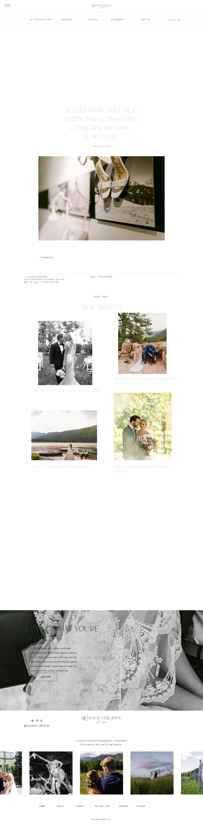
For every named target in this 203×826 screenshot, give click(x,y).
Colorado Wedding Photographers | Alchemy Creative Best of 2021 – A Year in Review (44, 279)
